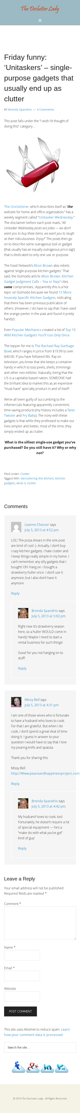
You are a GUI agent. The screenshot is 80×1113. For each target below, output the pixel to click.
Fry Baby (29, 415)
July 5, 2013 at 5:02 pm (49, 616)
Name (10, 947)
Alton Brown (43, 265)
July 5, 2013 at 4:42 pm (49, 806)
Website (10, 988)
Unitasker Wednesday (56, 217)
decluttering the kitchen (37, 478)
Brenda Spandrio (45, 610)
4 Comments (45, 109)
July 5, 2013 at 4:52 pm (42, 530)
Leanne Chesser (37, 524)
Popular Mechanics (26, 329)
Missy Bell (32, 699)
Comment (12, 903)
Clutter (25, 474)
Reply (15, 593)
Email (9, 968)
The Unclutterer (16, 206)
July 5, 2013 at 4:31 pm (42, 705)
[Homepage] (40, 13)
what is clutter (26, 483)
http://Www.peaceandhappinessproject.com (45, 773)
